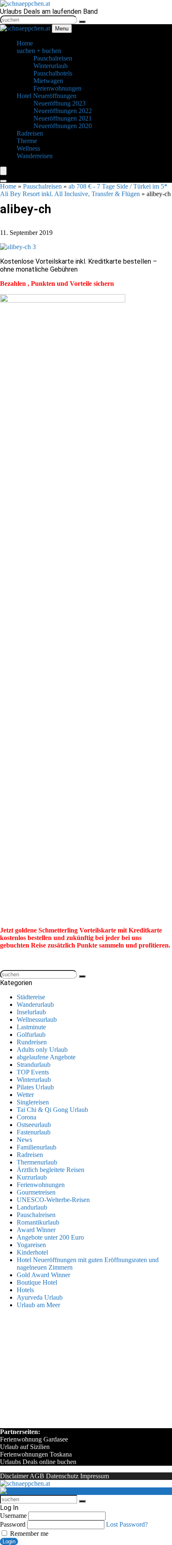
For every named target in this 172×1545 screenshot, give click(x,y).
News (24, 1139)
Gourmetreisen (36, 1192)
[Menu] (3, 170)
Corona (26, 1117)
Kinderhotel (32, 1252)
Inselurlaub (31, 1012)
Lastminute (31, 1027)
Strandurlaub (34, 1064)
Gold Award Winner (43, 1274)
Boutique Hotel (37, 1282)
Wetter (25, 1094)
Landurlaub (32, 1207)
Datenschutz (62, 1475)
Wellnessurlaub (37, 1019)
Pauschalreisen (42, 186)
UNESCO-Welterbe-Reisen (53, 1199)
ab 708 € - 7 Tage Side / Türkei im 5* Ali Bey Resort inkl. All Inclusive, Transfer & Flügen (83, 190)
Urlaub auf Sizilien (25, 1446)
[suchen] (82, 21)
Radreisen (30, 1154)
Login (9, 1541)
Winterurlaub (34, 1079)
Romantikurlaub (38, 1222)
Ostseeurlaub (34, 1124)
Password (12, 1524)
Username (13, 1515)
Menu (61, 28)
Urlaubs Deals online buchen (38, 1461)
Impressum (94, 1475)
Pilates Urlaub (35, 1087)
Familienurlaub (36, 1147)
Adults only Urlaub (42, 1049)
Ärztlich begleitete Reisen (50, 1169)
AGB (37, 1475)
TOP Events (33, 1072)
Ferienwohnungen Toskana (36, 1454)
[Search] (3, 181)
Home (8, 186)
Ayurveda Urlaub (40, 1297)
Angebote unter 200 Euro (50, 1237)
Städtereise (31, 997)
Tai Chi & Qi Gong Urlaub (52, 1109)
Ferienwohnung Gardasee (34, 1439)
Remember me (28, 1533)
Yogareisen (31, 1244)
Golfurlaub (31, 1034)
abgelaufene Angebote (46, 1057)
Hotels (25, 1289)
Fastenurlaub (34, 1132)
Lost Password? (127, 1524)
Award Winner (36, 1229)
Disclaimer (14, 1475)
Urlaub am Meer (38, 1304)
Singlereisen (33, 1102)
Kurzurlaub (32, 1177)
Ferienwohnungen (41, 1184)
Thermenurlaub (37, 1162)
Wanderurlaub (35, 1004)
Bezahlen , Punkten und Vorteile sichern (57, 283)
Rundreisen (32, 1042)
